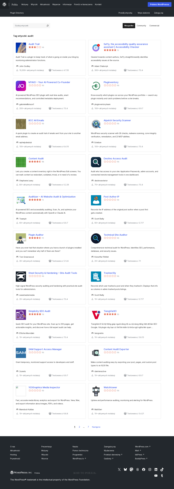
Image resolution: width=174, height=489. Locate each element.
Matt (138, 450)
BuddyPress (141, 458)
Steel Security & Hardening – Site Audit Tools (53, 273)
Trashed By (110, 273)
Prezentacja (46, 446)
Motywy (44, 450)
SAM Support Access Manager (45, 349)
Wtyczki (44, 455)
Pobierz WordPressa (159, 4)
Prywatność (15, 458)
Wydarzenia (109, 450)
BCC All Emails (36, 120)
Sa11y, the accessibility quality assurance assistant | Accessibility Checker (126, 45)
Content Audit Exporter (116, 349)
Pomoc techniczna (80, 450)
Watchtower (110, 387)
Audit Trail (34, 44)
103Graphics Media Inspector (44, 387)
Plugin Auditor (36, 234)
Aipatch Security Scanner (117, 120)
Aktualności (15, 450)
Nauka (75, 446)
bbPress (139, 455)
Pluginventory (111, 82)
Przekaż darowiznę (113, 455)
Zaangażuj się (110, 446)
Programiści (77, 455)
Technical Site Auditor (115, 234)
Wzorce (44, 458)
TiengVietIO (110, 311)
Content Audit (36, 158)
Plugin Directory (17, 13)
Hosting (13, 455)
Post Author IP (111, 196)
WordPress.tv (79, 458)
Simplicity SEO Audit (39, 311)
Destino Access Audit (115, 158)
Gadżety (108, 458)
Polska (37, 473)
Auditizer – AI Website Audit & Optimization (52, 196)
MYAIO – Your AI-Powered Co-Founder (49, 82)
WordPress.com (143, 446)
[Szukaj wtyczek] (47, 25)
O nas (12, 446)
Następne (96, 427)
